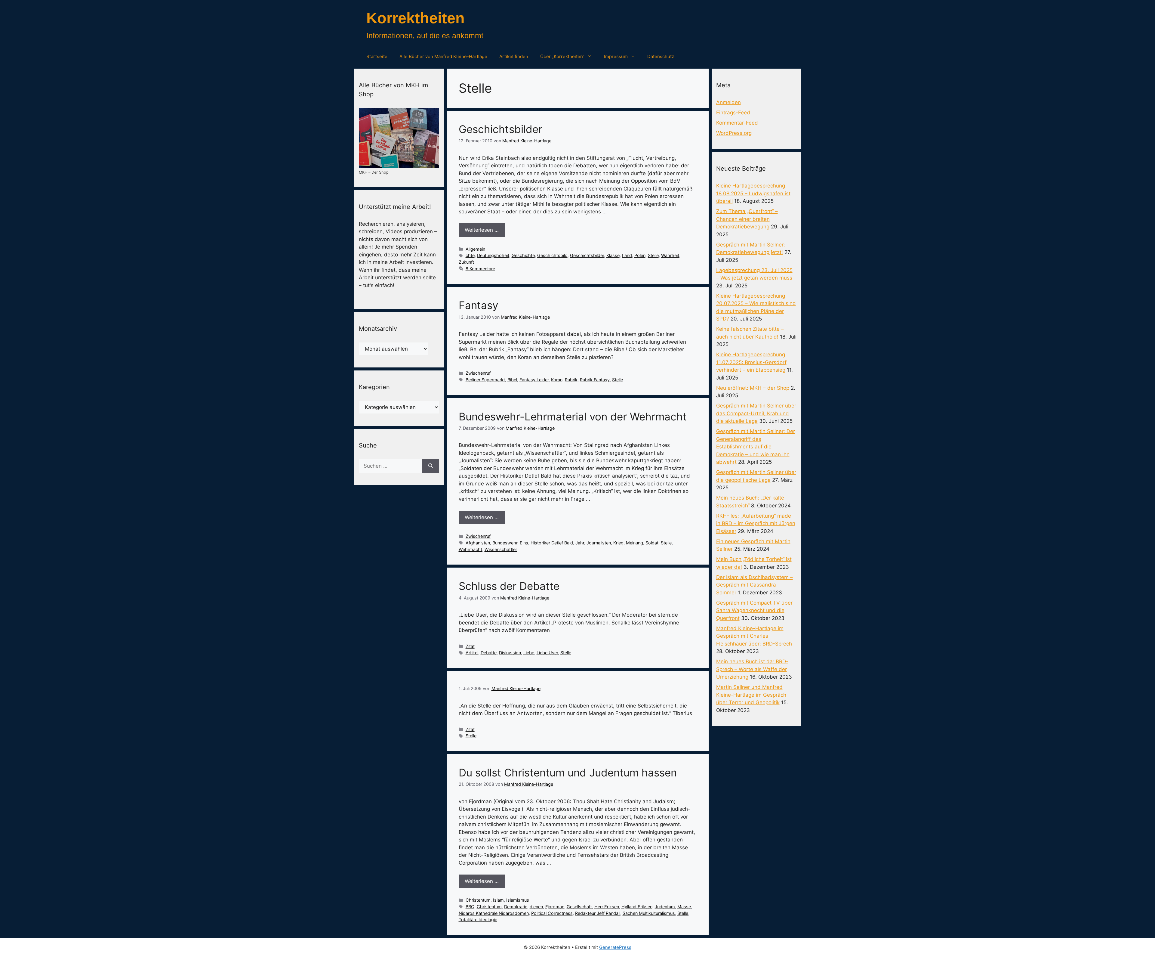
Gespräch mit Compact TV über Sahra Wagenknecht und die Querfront (754, 610)
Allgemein (475, 249)
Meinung (634, 542)
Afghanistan (478, 542)
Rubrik (571, 379)
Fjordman (554, 906)
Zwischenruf (478, 373)
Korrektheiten (415, 18)
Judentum (665, 906)
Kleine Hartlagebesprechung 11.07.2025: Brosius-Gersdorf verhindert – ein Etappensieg (751, 362)
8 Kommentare (480, 268)
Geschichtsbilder (500, 129)
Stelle (653, 255)
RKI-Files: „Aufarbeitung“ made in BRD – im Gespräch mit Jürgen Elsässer (755, 523)
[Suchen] (430, 466)
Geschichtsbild (552, 255)
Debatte (489, 652)
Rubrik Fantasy (595, 379)
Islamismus (517, 900)
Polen (639, 255)
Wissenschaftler (501, 549)
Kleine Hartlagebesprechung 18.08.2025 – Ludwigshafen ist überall (753, 193)
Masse (684, 906)
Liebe (528, 652)
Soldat (651, 542)
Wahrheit (670, 255)
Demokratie (515, 906)
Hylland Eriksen (636, 906)
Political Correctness (552, 913)
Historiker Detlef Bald (552, 542)
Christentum (478, 900)
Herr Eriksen (606, 906)
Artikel (472, 652)
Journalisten (599, 542)
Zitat (470, 646)
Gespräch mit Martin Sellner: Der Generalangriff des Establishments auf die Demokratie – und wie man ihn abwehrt (755, 446)
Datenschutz (660, 56)
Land (627, 255)
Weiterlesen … (482, 230)
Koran (556, 379)
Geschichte (523, 255)
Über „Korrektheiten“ (562, 56)
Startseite (376, 56)
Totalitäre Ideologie (478, 919)
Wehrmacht (470, 549)
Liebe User (547, 652)
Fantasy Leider (534, 379)
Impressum (616, 56)
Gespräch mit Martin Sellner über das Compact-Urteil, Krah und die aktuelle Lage (756, 413)
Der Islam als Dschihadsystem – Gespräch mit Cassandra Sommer (754, 585)
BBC (470, 906)
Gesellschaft (579, 906)
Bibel (512, 379)
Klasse (613, 255)
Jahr (579, 542)
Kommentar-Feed (737, 123)
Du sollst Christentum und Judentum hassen (568, 772)
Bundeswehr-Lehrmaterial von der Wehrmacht (573, 416)
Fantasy (478, 305)
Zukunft (466, 262)
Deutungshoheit (493, 255)
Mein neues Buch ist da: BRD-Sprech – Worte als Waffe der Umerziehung (752, 669)
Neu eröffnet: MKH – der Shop (752, 388)
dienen (536, 906)
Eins (524, 542)
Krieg (618, 542)
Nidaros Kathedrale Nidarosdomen (494, 913)
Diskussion (510, 652)
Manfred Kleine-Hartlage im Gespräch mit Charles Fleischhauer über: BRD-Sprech (754, 636)
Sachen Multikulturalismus (649, 913)
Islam (498, 900)
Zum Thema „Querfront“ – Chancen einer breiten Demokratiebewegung (747, 219)
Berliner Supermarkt (485, 379)
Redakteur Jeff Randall (597, 913)
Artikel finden (513, 56)
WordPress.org (734, 133)
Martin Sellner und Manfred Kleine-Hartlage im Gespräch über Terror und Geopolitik (751, 694)
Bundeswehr (504, 542)
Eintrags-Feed (733, 113)
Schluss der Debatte (509, 586)
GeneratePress (615, 947)
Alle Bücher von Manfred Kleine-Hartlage (443, 56)
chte (470, 255)
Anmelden (728, 102)
